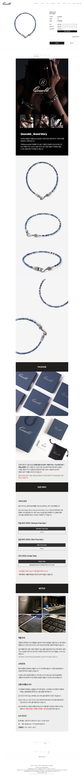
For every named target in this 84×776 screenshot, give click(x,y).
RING (47, 3)
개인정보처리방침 (45, 765)
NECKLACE (53, 3)
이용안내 (36, 765)
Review (45, 742)
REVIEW (73, 3)
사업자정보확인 (50, 765)
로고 (7, 3)
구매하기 (57, 43)
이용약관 (40, 765)
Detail (41, 742)
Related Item (36, 742)
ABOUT (59, 3)
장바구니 (78, 3)
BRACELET (36, 3)
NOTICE (64, 3)
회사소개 (32, 765)
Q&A (69, 3)
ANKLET (42, 3)
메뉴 (80, 3)
